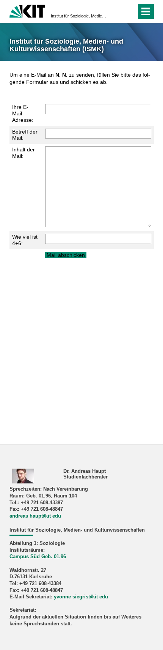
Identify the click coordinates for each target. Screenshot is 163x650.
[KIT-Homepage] (27, 10)
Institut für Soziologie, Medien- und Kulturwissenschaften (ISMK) (79, 16)
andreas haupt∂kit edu (35, 516)
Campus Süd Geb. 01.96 (37, 556)
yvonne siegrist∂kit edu (81, 597)
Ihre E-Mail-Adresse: (22, 113)
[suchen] (117, 11)
